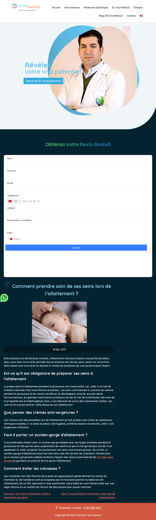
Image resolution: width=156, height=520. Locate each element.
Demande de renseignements (43, 80)
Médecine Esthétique (96, 7)
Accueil (56, 7)
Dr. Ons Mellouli (120, 7)
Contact (131, 15)
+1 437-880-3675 (92, 507)
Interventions (72, 7)
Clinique (138, 7)
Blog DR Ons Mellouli (111, 15)
